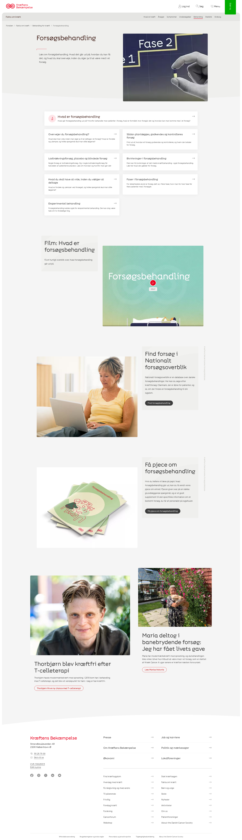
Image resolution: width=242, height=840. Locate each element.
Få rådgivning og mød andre (116, 788)
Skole (163, 794)
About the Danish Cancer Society (177, 822)
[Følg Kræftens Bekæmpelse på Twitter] (45, 775)
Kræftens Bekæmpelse (53, 737)
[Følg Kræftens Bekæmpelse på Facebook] (31, 775)
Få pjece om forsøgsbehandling (163, 511)
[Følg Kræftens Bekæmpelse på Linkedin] (52, 775)
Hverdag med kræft (112, 782)
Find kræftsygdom (112, 776)
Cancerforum (109, 817)
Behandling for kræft (41, 26)
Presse (107, 737)
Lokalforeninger (171, 758)
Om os (164, 811)
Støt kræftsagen (169, 776)
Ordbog (218, 17)
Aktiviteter (166, 805)
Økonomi (108, 758)
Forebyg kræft (110, 805)
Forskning (107, 811)
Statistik (208, 17)
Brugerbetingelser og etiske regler (92, 836)
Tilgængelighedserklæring (145, 836)
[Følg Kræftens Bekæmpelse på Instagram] (38, 775)
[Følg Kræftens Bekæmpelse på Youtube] (59, 775)
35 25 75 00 (39, 753)
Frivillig (106, 799)
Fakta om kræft (13, 17)
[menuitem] (183, 6)
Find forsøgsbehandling (159, 403)
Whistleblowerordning (67, 836)
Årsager (161, 17)
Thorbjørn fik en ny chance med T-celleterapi (59, 688)
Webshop (107, 822)
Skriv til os (39, 757)
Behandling (198, 17)
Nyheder (165, 799)
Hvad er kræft (149, 17)
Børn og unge (167, 788)
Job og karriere (170, 737)
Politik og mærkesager (175, 747)
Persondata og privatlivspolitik (120, 836)
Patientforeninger (169, 817)
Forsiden (9, 26)
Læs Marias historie (154, 669)
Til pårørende (109, 794)
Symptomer (172, 17)
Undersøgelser (185, 17)
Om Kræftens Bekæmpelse (119, 747)
